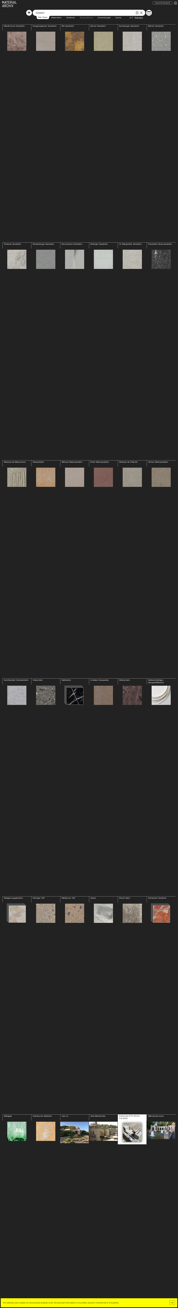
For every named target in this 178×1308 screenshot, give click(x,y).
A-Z (131, 17)
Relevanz (139, 17)
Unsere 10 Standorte (162, 3)
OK (172, 1303)
